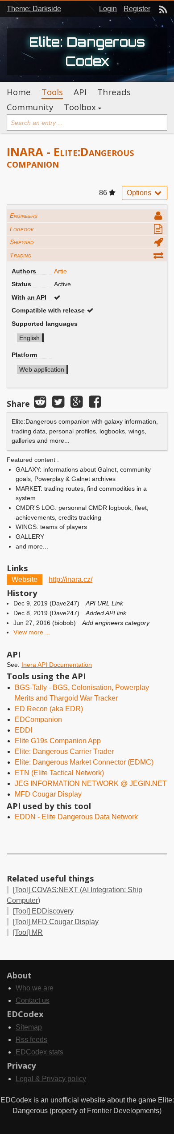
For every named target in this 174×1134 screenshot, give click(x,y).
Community (30, 107)
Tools (52, 92)
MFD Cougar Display (48, 794)
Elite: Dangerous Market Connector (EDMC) (84, 762)
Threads (114, 92)
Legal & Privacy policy (51, 1078)
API (80, 92)
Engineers (23, 215)
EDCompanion (38, 719)
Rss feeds (31, 1039)
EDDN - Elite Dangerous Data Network (76, 817)
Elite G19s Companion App (58, 741)
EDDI (23, 730)
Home (19, 92)
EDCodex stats (39, 1052)
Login (108, 8)
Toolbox (80, 107)
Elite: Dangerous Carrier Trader (64, 751)
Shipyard (21, 242)
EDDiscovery (43, 911)
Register (137, 8)
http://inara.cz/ (70, 579)
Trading (20, 255)
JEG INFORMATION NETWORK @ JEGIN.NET (91, 783)
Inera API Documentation (56, 664)
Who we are (35, 988)
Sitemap (29, 1027)
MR (28, 932)
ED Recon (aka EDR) (49, 709)
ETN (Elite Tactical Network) (59, 773)
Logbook (22, 229)
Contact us (33, 1000)
